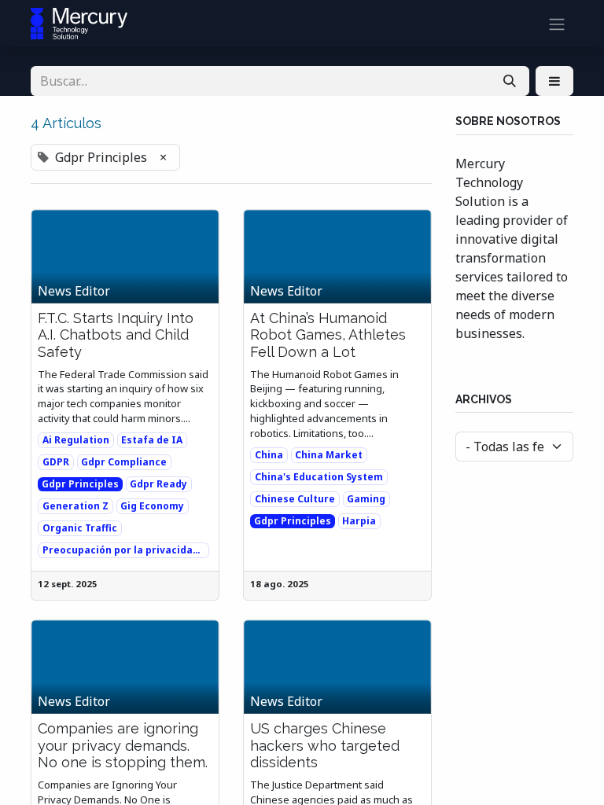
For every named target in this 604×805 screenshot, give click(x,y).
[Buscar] (509, 81)
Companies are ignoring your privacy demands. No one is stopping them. (123, 745)
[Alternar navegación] (556, 23)
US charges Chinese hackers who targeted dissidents (325, 745)
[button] (554, 81)
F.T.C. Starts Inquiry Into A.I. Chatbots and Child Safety (115, 335)
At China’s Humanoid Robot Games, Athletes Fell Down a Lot (328, 335)
